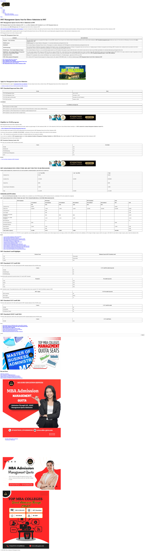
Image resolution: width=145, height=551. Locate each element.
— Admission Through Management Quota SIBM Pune (13, 243)
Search (1, 333)
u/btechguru (8, 439)
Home (4, 9)
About (4, 10)
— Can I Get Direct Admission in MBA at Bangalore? (12, 241)
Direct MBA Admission (9, 13)
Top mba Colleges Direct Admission (11, 438)
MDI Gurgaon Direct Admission (9, 327)
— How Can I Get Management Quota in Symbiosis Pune (13, 247)
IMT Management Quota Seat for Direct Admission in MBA (14, 63)
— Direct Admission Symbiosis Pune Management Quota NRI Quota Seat (16, 245)
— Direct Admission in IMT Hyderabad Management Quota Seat (13, 128)
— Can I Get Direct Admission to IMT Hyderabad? (9, 159)
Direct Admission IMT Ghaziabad (9, 60)
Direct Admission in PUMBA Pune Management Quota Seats (11, 377)
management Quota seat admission (20, 83)
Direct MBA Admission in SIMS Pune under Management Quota (15, 326)
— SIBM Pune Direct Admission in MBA (10, 242)
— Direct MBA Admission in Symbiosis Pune (11, 240)
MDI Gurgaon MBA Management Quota (10, 330)
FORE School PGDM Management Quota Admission (12, 329)
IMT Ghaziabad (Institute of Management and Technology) (11, 28)
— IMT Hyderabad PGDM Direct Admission (11, 237)
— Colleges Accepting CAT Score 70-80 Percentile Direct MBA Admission (14, 85)
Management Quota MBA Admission (11, 14)
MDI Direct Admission (4, 373)
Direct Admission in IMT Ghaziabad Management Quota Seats (15, 61)
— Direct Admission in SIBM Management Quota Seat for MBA (14, 244)
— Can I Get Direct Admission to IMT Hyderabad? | (12, 236)
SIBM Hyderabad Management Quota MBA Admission (13, 331)
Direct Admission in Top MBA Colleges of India (11, 328)
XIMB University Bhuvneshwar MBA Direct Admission (10, 376)
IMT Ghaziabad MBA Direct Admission (10, 59)
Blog (3, 11)
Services (4, 12)
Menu (1, 7)
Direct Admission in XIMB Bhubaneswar (7, 374)
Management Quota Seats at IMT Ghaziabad (11, 62)
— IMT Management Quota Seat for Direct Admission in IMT (14, 238)
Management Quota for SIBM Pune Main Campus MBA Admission (15, 325)
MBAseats (13, 439)
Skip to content (3, 0)
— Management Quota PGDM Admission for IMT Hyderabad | (14, 239)
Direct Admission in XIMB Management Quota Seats (10, 375)
